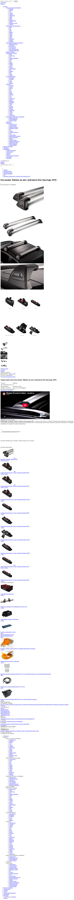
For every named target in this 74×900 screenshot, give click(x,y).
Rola (10, 72)
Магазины (6, 147)
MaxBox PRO (12, 20)
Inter (10, 29)
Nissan (10, 103)
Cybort (10, 13)
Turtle (10, 33)
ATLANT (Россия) (13, 49)
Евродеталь (12, 15)
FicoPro (11, 64)
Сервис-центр (9, 151)
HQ (10, 28)
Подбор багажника (8, 146)
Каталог (3, 704)
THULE (11, 24)
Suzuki (10, 75)
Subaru (11, 111)
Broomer (11, 9)
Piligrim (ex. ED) (13, 23)
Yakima (10, 373)
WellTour (11, 41)
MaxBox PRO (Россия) (14, 136)
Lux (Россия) (12, 48)
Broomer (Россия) (13, 127)
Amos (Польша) (13, 124)
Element (11, 14)
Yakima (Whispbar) (13, 58)
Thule (10, 37)
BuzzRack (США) (13, 128)
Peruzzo (11, 40)
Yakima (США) (13, 120)
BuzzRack (11, 39)
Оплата (8, 154)
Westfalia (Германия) (14, 141)
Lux (10, 11)
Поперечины (12, 68)
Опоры (11, 67)
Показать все (12, 739)
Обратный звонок (5, 711)
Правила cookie (20, 731)
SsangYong (11, 110)
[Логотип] (3, 2)
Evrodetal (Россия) (13, 132)
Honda (10, 93)
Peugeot (11, 106)
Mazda (10, 99)
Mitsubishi (11, 102)
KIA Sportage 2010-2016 (6, 390)
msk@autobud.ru (4, 709)
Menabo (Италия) (13, 118)
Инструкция (5, 368)
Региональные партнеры (12, 155)
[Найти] (1, 166)
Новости (51, 704)
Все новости (4, 725)
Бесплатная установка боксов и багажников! (12, 721)
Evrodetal (11, 79)
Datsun (11, 88)
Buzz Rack (11, 45)
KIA (10, 96)
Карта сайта (36, 731)
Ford (10, 90)
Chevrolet (11, 85)
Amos (10, 27)
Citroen (11, 87)
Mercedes (11, 101)
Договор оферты (29, 731)
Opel (10, 105)
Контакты (8, 158)
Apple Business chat (5, 712)
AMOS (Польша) (13, 44)
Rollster (11, 32)
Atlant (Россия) (12, 125)
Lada (10, 97)
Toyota (10, 114)
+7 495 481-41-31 (5, 160)
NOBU (11, 22)
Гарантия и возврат (63, 704)
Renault (11, 109)
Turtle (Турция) (13, 140)
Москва (2, 162)
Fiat (10, 89)
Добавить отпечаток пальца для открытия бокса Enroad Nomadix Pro (17, 718)
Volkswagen (12, 115)
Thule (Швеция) (13, 119)
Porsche (11, 107)
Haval (10, 92)
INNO (10, 18)
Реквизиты (56, 704)
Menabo (11, 71)
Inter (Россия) (12, 46)
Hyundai (11, 94)
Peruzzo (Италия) (13, 137)
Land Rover (12, 98)
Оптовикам (9, 157)
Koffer (10, 19)
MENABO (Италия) (14, 50)
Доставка (8, 153)
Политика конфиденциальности (8, 731)
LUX (10, 31)
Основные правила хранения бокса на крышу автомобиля (15, 724)
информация (6, 149)
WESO (11, 35)
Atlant (10, 16)
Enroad (11, 10)
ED (10, 61)
